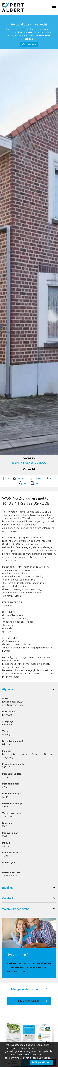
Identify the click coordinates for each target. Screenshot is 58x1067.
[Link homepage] (15, 7)
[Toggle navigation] (53, 7)
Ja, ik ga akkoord (41, 1062)
